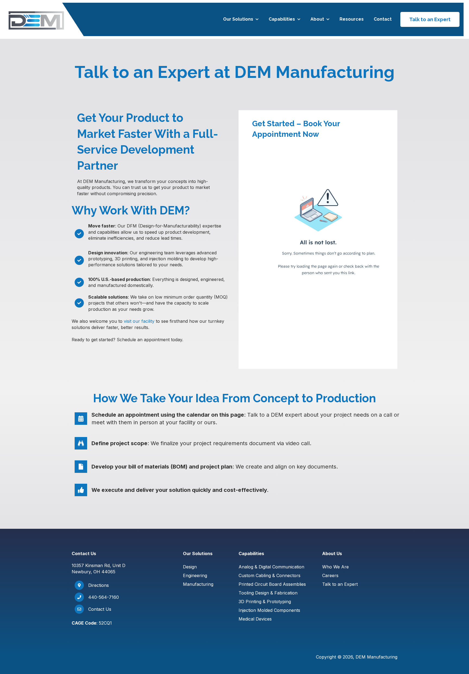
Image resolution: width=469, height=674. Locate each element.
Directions (98, 585)
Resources (352, 19)
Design (190, 566)
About (317, 19)
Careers (330, 575)
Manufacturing (198, 584)
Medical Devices (255, 619)
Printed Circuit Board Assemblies (272, 584)
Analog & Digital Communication (271, 566)
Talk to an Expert (430, 19)
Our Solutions (238, 19)
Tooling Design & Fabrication (268, 593)
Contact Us (99, 609)
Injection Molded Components (269, 610)
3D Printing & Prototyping (265, 601)
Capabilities (282, 19)
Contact (383, 19)
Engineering (195, 575)
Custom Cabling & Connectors (269, 575)
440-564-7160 (103, 597)
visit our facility (139, 321)
